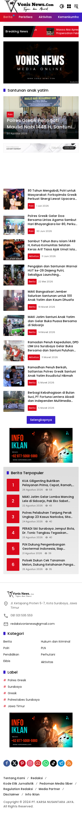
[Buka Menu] (68, 6)
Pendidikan (11, 654)
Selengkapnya (41, 420)
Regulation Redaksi (18, 789)
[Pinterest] (22, 763)
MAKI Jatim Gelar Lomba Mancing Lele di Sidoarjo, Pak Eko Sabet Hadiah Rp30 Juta (48, 499)
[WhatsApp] (45, 763)
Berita (32, 281)
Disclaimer (11, 794)
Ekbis (6, 661)
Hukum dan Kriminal (55, 641)
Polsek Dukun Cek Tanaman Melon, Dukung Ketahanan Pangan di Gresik (48, 562)
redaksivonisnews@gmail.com (33, 624)
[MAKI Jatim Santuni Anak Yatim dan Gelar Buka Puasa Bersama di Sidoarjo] (13, 325)
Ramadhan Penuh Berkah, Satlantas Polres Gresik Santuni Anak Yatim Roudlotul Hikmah (52, 371)
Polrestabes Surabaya (24, 700)
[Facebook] (6, 763)
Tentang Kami (14, 778)
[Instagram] (30, 763)
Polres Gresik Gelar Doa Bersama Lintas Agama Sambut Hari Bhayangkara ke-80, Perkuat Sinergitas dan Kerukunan (53, 222)
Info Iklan (32, 794)
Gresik (12, 693)
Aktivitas (34, 256)
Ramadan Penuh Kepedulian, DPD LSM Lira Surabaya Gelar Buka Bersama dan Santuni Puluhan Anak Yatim (53, 348)
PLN (43, 648)
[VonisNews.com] (29, 6)
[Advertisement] (41, 168)
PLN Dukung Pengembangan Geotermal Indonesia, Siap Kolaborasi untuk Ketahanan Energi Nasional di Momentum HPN (48, 547)
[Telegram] (61, 763)
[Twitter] (14, 763)
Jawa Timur (16, 706)
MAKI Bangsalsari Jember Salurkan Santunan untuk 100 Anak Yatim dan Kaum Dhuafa (51, 295)
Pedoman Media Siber (56, 783)
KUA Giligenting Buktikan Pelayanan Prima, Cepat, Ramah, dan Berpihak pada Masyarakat (47, 483)
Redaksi (37, 778)
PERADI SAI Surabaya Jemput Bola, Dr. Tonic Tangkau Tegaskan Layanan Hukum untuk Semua (48, 531)
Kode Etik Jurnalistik (18, 783)
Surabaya (15, 687)
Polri (10, 114)
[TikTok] (53, 763)
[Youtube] (37, 763)
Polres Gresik (17, 680)
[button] (61, 6)
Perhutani (48, 654)
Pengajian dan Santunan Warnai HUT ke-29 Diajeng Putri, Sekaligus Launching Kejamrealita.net (52, 272)
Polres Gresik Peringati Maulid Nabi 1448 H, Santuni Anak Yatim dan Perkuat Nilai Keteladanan (41, 123)
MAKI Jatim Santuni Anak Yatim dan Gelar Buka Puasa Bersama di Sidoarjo (52, 321)
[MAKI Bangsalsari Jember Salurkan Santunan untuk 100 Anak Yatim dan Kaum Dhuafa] (13, 300)
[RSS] (69, 763)
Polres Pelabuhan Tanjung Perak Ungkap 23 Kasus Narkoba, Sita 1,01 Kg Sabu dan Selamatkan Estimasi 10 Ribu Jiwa (47, 515)
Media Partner (49, 789)
